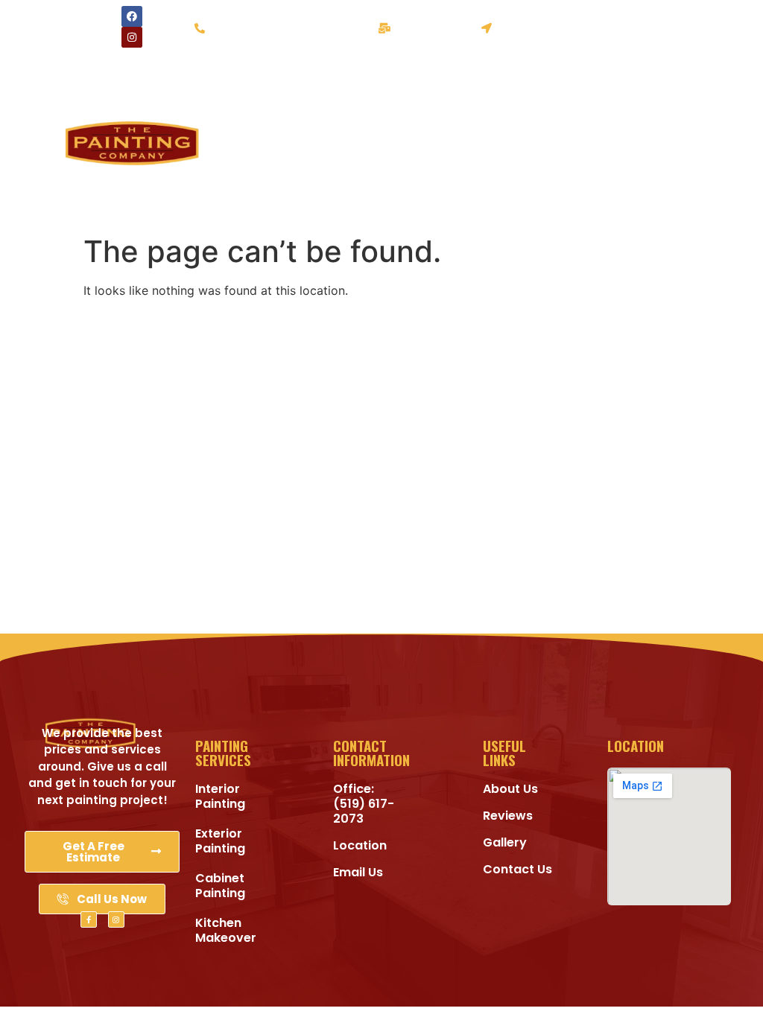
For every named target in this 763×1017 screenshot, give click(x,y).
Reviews (295, 176)
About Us (256, 142)
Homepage (256, 73)
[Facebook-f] (88, 919)
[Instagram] (131, 37)
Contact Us (256, 210)
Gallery (215, 176)
